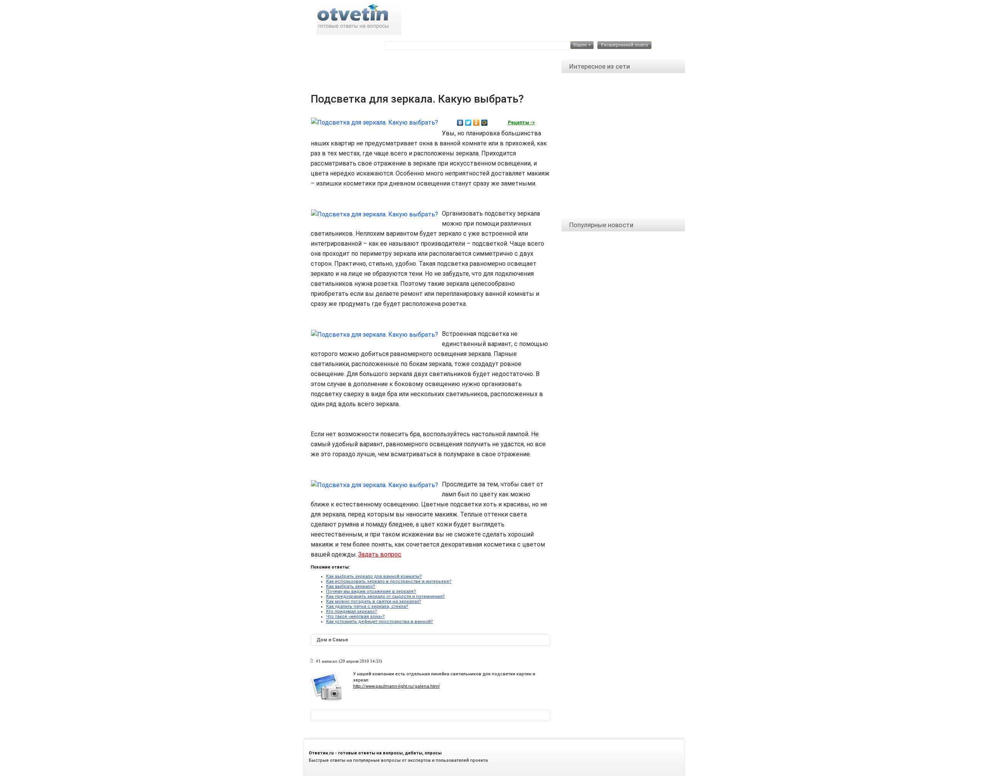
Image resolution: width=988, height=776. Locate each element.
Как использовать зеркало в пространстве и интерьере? (389, 581)
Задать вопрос (379, 554)
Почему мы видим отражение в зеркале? (371, 591)
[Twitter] (468, 123)
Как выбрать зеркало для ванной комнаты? (374, 576)
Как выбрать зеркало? (350, 586)
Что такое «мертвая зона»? (355, 616)
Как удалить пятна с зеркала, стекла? (367, 606)
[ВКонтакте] (460, 123)
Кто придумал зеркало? (351, 611)
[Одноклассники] (476, 123)
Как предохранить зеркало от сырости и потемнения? (385, 596)
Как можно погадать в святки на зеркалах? (373, 601)
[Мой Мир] (484, 123)
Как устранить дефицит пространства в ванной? (379, 621)
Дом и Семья (332, 640)
